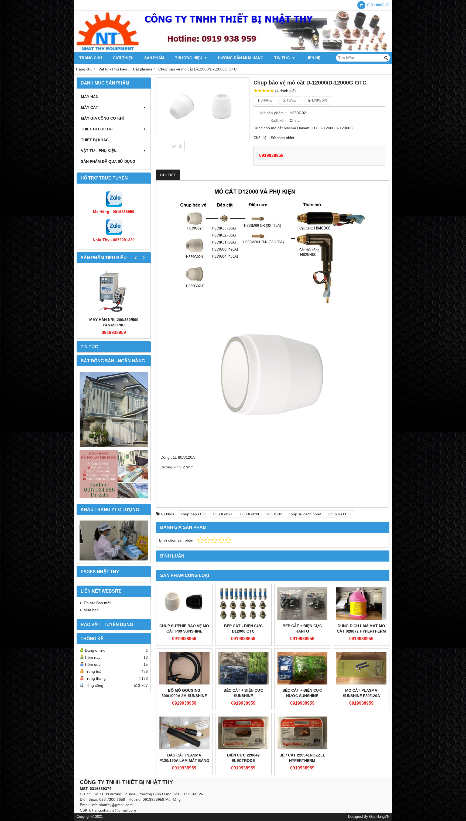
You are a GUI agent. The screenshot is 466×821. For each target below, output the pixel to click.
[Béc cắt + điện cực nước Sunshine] (302, 668)
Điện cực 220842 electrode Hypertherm (243, 760)
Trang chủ (90, 58)
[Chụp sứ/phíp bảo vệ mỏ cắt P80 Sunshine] (184, 603)
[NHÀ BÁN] (114, 409)
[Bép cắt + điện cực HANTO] (302, 603)
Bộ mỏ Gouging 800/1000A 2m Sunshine (184, 693)
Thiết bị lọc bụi (97, 129)
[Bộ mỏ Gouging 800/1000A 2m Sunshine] (184, 668)
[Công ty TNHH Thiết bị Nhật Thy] (233, 50)
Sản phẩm (154, 58)
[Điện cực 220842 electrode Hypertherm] (243, 733)
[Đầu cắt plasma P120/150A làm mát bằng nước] (184, 733)
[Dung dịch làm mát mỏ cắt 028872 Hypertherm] (361, 603)
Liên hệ (313, 58)
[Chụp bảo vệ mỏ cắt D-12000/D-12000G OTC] (202, 108)
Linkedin (319, 100)
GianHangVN (379, 817)
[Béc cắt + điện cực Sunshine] (243, 668)
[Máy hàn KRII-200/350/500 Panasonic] (114, 291)
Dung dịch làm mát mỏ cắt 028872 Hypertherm (361, 628)
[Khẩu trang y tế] (114, 540)
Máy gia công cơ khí (102, 118)
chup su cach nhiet (305, 514)
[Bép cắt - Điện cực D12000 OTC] (243, 603)
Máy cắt (89, 107)
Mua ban (91, 610)
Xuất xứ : (278, 120)
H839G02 (274, 514)
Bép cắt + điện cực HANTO (302, 628)
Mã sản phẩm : (273, 113)
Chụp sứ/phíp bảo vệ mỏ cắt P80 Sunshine (184, 628)
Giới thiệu (123, 58)
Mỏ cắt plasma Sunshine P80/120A (361, 693)
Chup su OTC (339, 514)
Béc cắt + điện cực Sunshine (243, 693)
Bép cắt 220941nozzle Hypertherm (302, 758)
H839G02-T (223, 514)
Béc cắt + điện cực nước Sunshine (302, 693)
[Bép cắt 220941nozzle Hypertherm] (302, 733)
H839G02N (249, 514)
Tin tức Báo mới (97, 603)
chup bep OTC (193, 514)
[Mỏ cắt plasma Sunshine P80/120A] (361, 668)
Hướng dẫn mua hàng (240, 58)
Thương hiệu (189, 58)
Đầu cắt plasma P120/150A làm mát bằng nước (184, 760)
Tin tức (282, 58)
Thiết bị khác (95, 140)
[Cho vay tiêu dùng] (114, 474)
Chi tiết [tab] (168, 175)
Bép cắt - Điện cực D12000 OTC (243, 628)
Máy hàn (89, 96)
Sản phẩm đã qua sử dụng (108, 161)
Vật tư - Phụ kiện (98, 150)
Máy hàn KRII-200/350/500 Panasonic (113, 322)
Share (266, 100)
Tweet (292, 100)
